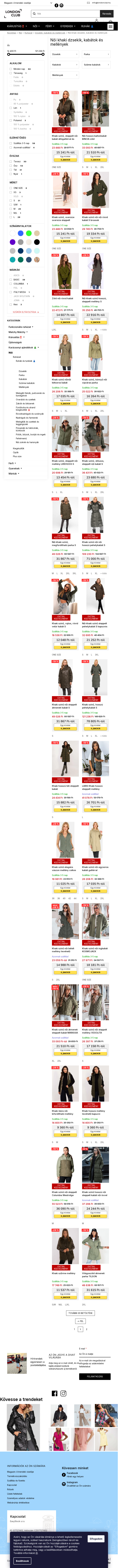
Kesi (18, 304)
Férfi (11, 463)
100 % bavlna (22, 128)
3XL (74, 573)
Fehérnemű (21, 438)
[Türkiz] (13, 260)
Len (17, 108)
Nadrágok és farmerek (27, 417)
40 (64, 898)
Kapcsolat (12, 1485)
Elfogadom (96, 1538)
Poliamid (20, 120)
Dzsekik (23, 371)
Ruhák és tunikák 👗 (25, 361)
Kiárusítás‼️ (15, 337)
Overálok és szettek (26, 399)
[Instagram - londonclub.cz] (61, 5)
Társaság (20, 73)
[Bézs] (37, 233)
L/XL (54, 329)
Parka (21, 375)
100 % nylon (22, 116)
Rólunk (10, 1489)
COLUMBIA (21, 283)
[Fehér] (13, 233)
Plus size (17, 456)
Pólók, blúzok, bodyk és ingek (31, 434)
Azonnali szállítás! (24, 147)
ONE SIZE (20, 188)
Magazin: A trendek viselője (17, 3)
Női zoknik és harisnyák (27, 442)
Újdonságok (15, 342)
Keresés (106, 13)
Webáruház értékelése (18, 1502)
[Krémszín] (29, 242)
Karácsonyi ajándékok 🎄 (23, 347)
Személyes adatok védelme (20, 1498)
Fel (81, 1321)
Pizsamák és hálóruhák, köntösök (27, 429)
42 (69, 898)
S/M (17, 204)
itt (37, 1553)
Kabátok (23, 379)
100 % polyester (24, 124)
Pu (17, 99)
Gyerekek (14, 468)
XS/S (18, 196)
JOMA (19, 300)
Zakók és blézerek (25, 403)
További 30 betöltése (80, 1313)
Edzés (19, 85)
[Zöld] (29, 233)
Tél (18, 170)
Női (11, 352)
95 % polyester (23, 103)
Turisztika (20, 81)
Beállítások (22, 1560)
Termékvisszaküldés (17, 1476)
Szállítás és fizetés (16, 1480)
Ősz (18, 165)
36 (53, 898)
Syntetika (20, 112)
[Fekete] (37, 242)
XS (17, 192)
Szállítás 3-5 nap (24, 143)
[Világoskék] (29, 251)
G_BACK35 (65, 160)
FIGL (18, 288)
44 (75, 898)
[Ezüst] (13, 251)
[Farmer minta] (29, 260)
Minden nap (22, 69)
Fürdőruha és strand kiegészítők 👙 (25, 408)
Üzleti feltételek (14, 1494)
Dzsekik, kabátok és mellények (26, 366)
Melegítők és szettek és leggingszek (27, 422)
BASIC (19, 279)
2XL (102, 167)
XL (96, 167)
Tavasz (20, 161)
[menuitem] (17, 26)
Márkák (13, 473)
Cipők (16, 452)
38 (58, 898)
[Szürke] (21, 242)
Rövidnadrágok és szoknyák (30, 414)
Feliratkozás (95, 1376)
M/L (17, 213)
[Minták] (37, 260)
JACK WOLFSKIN (24, 296)
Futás (18, 77)
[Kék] (21, 233)
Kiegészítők (18, 448)
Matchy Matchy (17, 332)
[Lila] (13, 242)
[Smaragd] (21, 260)
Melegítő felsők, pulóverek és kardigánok (30, 394)
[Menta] (37, 251)
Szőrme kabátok (27, 383)
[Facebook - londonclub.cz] (56, 5)
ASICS (19, 275)
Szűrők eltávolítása (24, 312)
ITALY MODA (22, 292)
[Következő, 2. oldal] (80, 1329)
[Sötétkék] (21, 251)
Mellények (24, 387)
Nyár (18, 174)
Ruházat (17, 357)
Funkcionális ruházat (20, 326)
